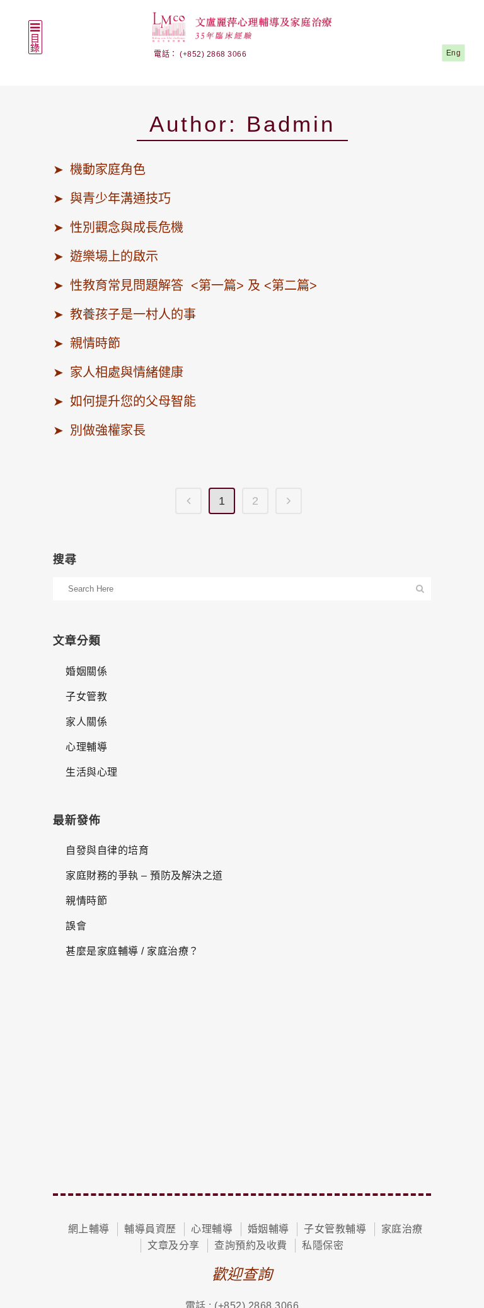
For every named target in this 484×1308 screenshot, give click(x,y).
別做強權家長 (108, 430)
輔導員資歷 (150, 1229)
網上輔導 (89, 1229)
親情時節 (95, 343)
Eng (453, 53)
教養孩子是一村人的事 (133, 314)
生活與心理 (92, 772)
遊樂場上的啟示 (114, 256)
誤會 (76, 926)
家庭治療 (402, 1229)
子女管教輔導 (335, 1229)
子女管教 (86, 696)
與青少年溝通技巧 (120, 198)
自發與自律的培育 (107, 850)
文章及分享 (173, 1245)
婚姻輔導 (268, 1229)
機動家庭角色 (108, 169)
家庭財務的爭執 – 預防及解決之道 (144, 875)
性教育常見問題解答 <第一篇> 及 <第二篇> (193, 285)
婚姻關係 (86, 671)
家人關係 (86, 721)
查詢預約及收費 (250, 1245)
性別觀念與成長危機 (128, 227)
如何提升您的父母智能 (133, 401)
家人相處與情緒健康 (126, 372)
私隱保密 (322, 1245)
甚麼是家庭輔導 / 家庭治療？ (132, 951)
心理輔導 (86, 747)
